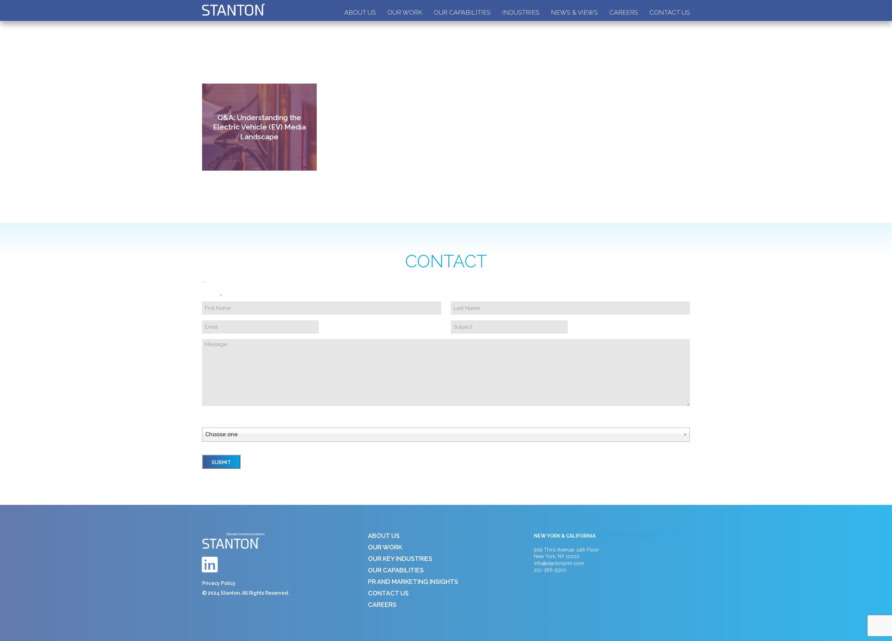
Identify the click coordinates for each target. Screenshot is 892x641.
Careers (623, 12)
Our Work (404, 12)
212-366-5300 (550, 570)
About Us (360, 12)
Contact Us (669, 12)
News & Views (574, 12)
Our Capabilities (462, 12)
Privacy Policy (219, 583)
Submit (221, 462)
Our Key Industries (400, 558)
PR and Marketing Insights (413, 581)
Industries (520, 12)
